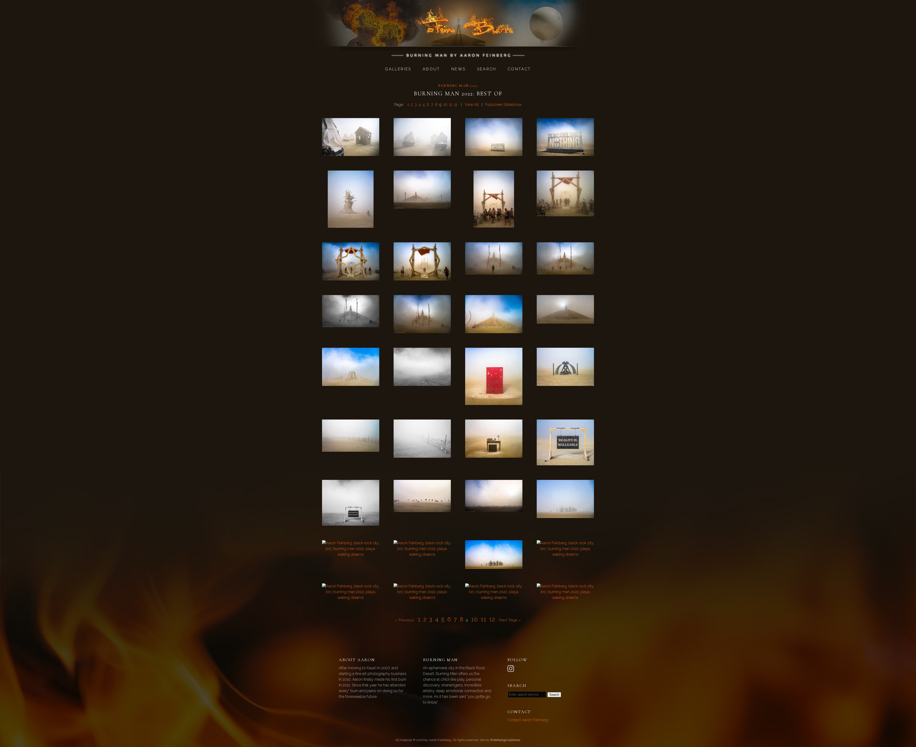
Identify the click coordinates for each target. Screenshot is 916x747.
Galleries (398, 69)
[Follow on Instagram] (511, 668)
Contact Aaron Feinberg (527, 720)
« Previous (404, 620)
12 (455, 104)
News (458, 69)
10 (445, 104)
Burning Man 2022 (458, 85)
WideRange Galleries (505, 740)
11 (450, 104)
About (431, 69)
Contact (519, 69)
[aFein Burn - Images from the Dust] (458, 55)
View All (472, 104)
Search (486, 69)
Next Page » (510, 620)
